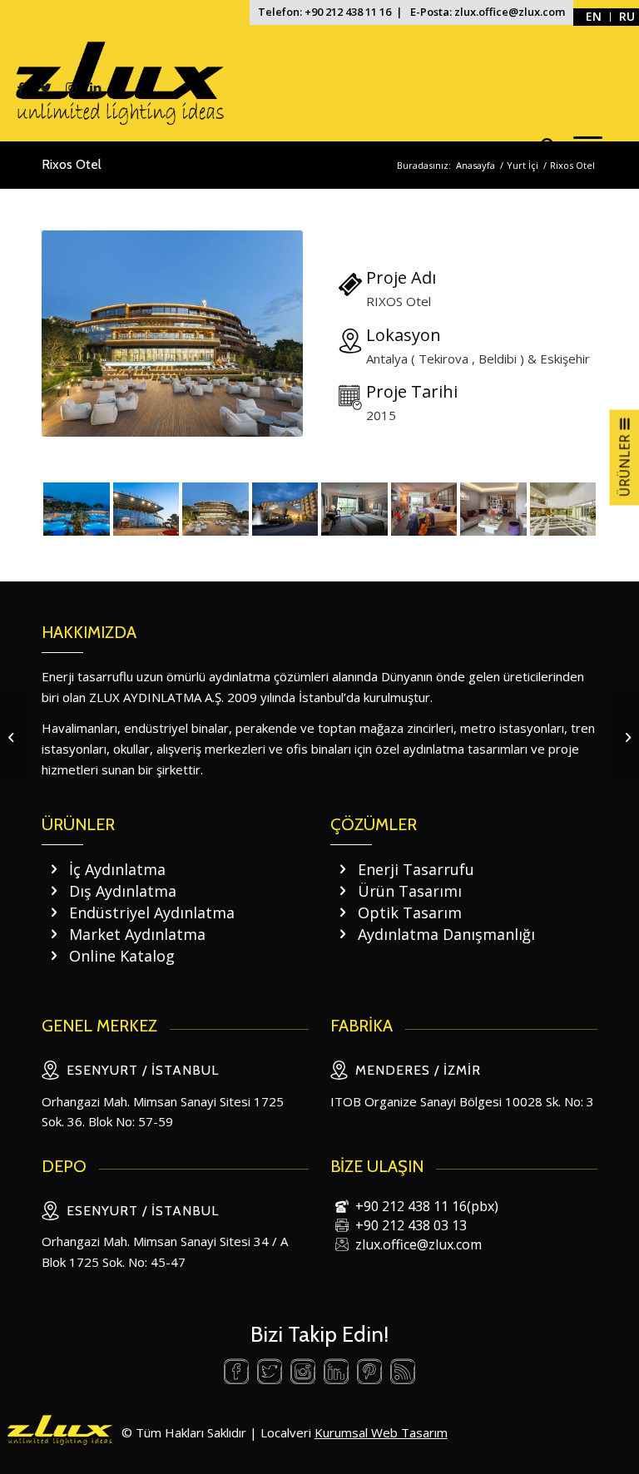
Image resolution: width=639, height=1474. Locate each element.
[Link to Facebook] (20, 87)
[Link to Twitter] (45, 87)
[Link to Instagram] (70, 87)
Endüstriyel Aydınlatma (152, 912)
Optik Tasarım (410, 912)
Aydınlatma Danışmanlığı (446, 934)
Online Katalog (122, 956)
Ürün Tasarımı (410, 891)
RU (627, 16)
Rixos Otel (72, 164)
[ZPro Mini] (13, 737)
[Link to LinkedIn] (95, 87)
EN (594, 16)
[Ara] (540, 145)
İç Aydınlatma (117, 869)
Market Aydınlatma (137, 934)
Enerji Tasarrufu (416, 869)
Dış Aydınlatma (122, 891)
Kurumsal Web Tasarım (381, 1432)
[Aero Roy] (626, 737)
